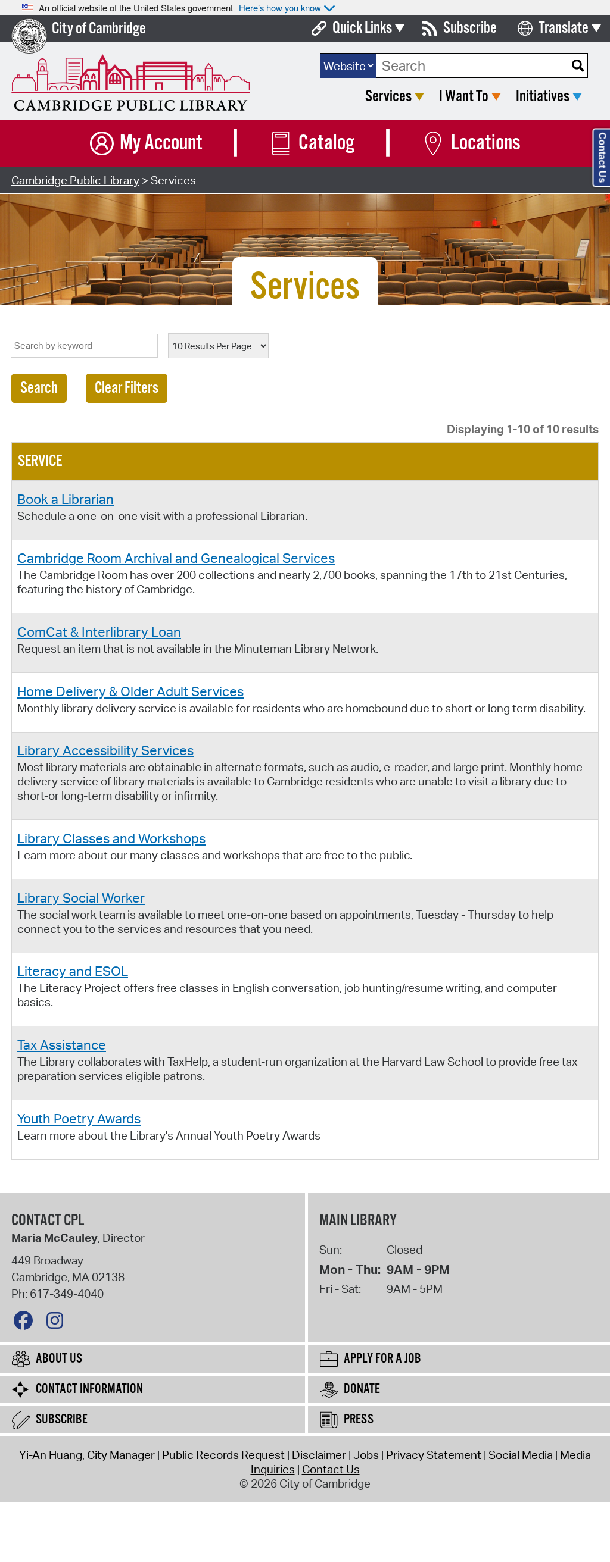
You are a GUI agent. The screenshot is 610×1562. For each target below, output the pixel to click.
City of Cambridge (99, 29)
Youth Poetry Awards (79, 1118)
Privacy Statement (433, 1455)
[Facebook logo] (26, 1323)
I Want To (463, 97)
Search (39, 388)
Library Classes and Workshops (111, 837)
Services (388, 97)
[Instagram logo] (58, 1323)
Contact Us (331, 1469)
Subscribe (470, 28)
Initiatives (542, 97)
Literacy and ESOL (72, 970)
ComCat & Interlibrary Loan (99, 631)
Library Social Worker (81, 897)
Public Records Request (223, 1455)
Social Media (520, 1455)
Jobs (366, 1455)
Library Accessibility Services (105, 749)
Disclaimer (319, 1455)
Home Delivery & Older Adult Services (130, 691)
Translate (564, 28)
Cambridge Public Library (75, 180)
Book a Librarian (65, 498)
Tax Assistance (61, 1044)
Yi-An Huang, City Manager (87, 1455)
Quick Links (362, 28)
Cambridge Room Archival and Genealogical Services (176, 557)
